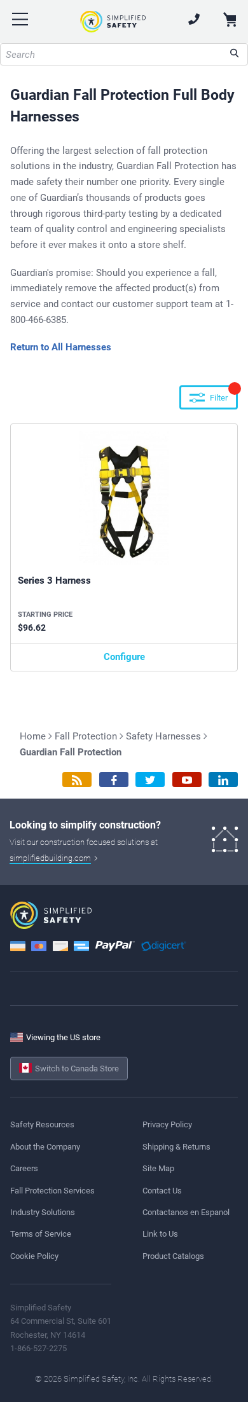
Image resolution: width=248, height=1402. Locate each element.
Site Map (158, 1168)
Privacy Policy (167, 1124)
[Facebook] (113, 780)
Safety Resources (42, 1124)
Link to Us (160, 1234)
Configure (124, 657)
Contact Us (162, 1190)
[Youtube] (187, 780)
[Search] (234, 54)
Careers (24, 1168)
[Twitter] (150, 780)
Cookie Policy (34, 1256)
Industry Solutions (42, 1212)
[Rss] (77, 780)
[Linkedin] (223, 780)
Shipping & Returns (176, 1146)
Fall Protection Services (52, 1190)
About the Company (45, 1146)
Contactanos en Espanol (186, 1212)
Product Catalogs (173, 1256)
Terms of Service (40, 1234)
